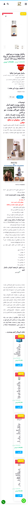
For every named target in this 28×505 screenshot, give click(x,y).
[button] (5, 16)
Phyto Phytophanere (10, 325)
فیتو (12, 105)
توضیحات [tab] (20, 97)
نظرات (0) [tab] (12, 97)
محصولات (19, 92)
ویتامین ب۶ (20, 260)
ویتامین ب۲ (20, 262)
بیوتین (21, 252)
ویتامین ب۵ (20, 265)
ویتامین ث (20, 257)
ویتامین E (21, 255)
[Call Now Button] (3, 502)
